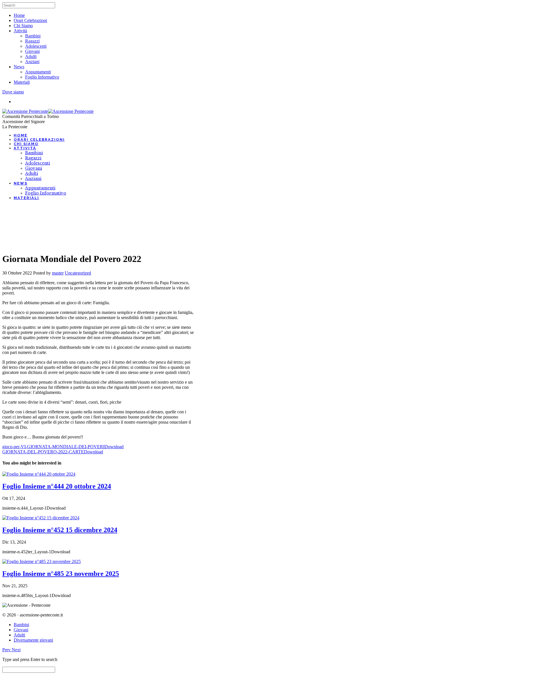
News (19, 66)
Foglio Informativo (42, 77)
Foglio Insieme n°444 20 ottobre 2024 (56, 486)
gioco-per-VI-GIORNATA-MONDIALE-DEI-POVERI (53, 446)
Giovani (32, 51)
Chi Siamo (23, 25)
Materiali (22, 82)
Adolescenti (36, 46)
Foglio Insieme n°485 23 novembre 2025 (60, 573)
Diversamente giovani (33, 640)
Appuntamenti (38, 71)
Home (19, 15)
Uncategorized (78, 273)
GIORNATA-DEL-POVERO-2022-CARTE (43, 451)
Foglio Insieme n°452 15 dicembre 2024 (59, 530)
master (58, 273)
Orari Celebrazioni (30, 20)
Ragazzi (32, 41)
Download (114, 446)
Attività (20, 30)
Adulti (31, 56)
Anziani (32, 61)
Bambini (33, 35)
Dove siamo (13, 91)
